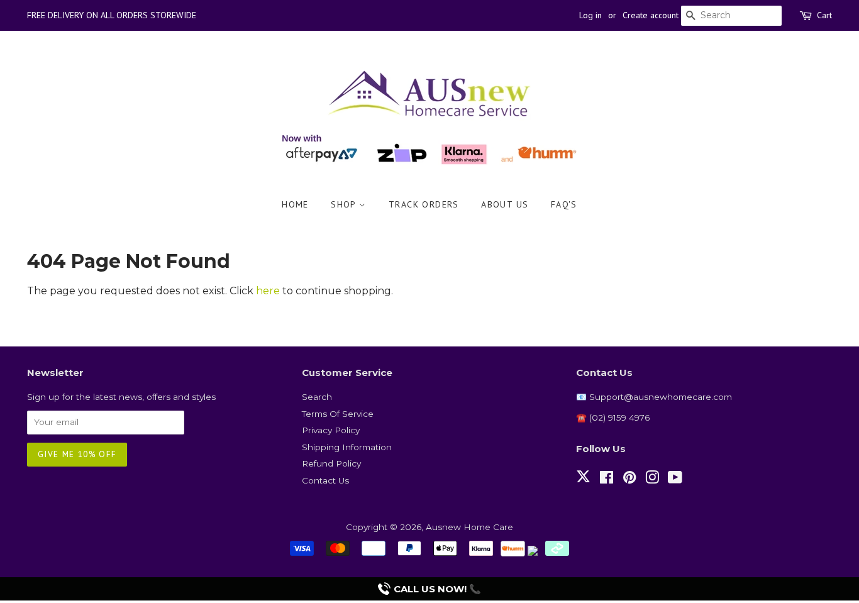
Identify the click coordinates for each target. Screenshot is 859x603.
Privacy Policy (331, 430)
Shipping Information (347, 447)
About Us (504, 204)
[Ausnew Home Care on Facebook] (606, 480)
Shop (345, 204)
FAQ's (564, 204)
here (268, 291)
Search (317, 397)
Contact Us (325, 480)
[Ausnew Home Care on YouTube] (675, 480)
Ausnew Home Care (469, 527)
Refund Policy (331, 463)
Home (295, 204)
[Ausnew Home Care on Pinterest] (629, 480)
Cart (824, 15)
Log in (590, 15)
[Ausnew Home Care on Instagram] (652, 480)
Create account (651, 15)
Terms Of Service (338, 414)
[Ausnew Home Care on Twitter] (583, 484)
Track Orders (424, 204)
